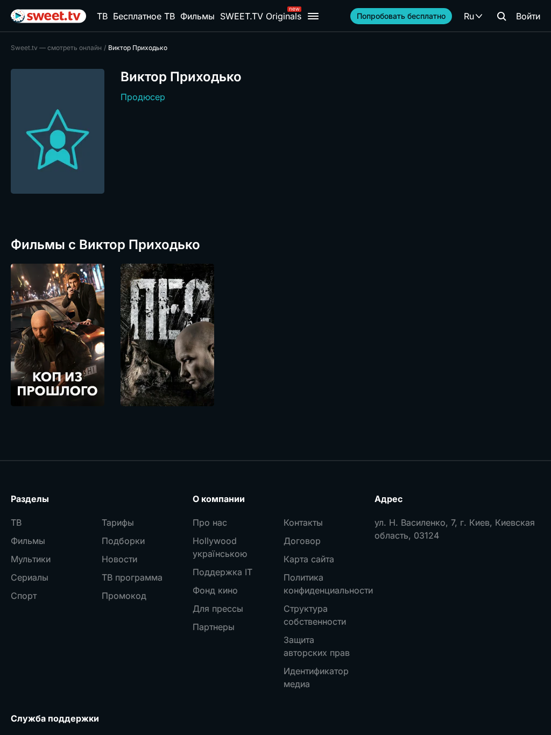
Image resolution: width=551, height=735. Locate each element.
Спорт (24, 595)
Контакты (303, 522)
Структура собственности (315, 615)
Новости (119, 559)
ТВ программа (132, 577)
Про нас (210, 522)
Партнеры (214, 626)
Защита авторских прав (317, 646)
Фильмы (197, 16)
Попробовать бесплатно (401, 15)
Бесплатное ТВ (144, 16)
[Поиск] (501, 16)
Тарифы (118, 522)
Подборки (123, 540)
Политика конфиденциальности (321, 584)
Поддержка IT (222, 572)
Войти (528, 16)
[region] (275, 335)
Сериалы (29, 577)
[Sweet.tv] (48, 16)
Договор (302, 540)
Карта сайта (309, 559)
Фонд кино (215, 590)
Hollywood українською (220, 547)
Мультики (31, 559)
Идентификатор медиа (316, 677)
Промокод (124, 595)
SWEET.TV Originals (260, 16)
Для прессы (218, 608)
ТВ (102, 16)
